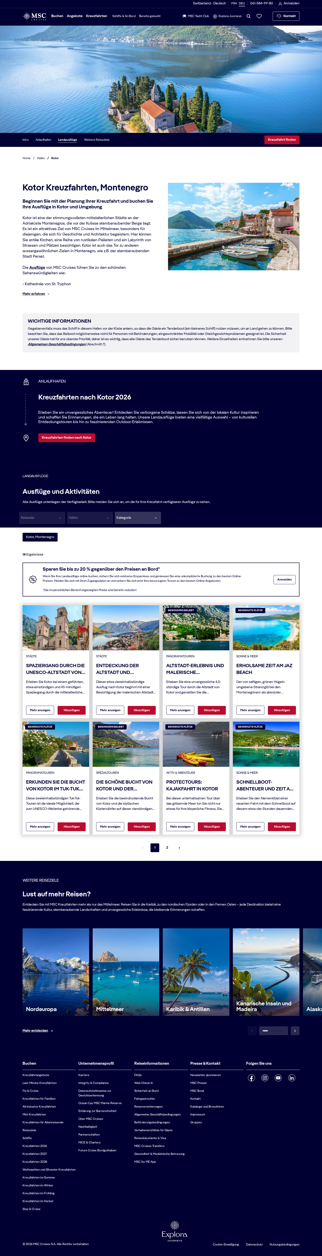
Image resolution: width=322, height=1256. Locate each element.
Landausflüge (67, 139)
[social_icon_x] (248, 1089)
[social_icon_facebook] (251, 1078)
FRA (234, 3)
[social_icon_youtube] (278, 1078)
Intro (26, 139)
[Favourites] (259, 16)
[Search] (248, 16)
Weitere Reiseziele (97, 139)
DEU (242, 3)
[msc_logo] (34, 16)
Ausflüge (37, 268)
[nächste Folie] (295, 1030)
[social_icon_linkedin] (291, 1078)
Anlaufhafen (43, 139)
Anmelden (284, 579)
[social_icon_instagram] (265, 1078)
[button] (138, 518)
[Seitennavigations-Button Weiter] (179, 847)
